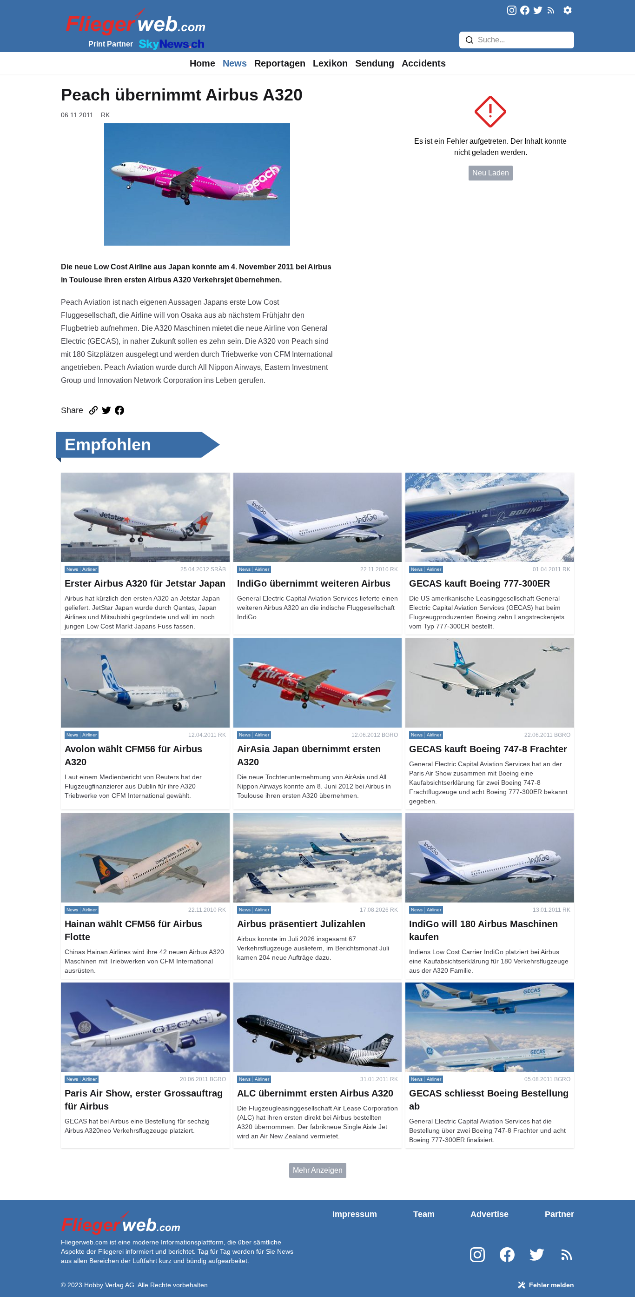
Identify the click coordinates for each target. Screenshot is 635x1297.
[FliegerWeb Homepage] (133, 21)
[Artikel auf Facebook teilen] (119, 410)
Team (424, 1214)
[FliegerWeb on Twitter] (537, 11)
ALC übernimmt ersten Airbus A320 (291, 988)
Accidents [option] (424, 63)
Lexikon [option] (330, 63)
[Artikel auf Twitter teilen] (106, 410)
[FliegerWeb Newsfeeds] (550, 10)
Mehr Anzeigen (318, 1170)
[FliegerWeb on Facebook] (524, 11)
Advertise (489, 1214)
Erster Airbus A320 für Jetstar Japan (120, 478)
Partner (559, 1214)
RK (105, 115)
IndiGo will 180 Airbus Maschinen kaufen (472, 818)
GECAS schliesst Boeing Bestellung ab (470, 988)
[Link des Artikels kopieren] (93, 410)
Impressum (354, 1214)
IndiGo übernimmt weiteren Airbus (289, 478)
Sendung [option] (374, 63)
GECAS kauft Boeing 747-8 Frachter (465, 644)
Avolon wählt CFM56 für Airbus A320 (121, 644)
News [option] (235, 63)
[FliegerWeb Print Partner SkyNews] (169, 44)
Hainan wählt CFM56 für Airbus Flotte (123, 818)
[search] (469, 40)
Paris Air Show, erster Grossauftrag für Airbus (135, 988)
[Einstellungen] (567, 10)
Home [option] (202, 63)
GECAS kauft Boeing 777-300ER (460, 478)
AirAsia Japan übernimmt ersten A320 (295, 644)
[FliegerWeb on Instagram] (511, 11)
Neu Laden (490, 173)
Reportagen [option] (279, 63)
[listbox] (202, 63)
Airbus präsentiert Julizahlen (280, 818)
